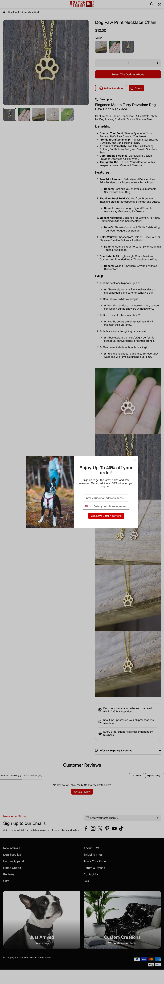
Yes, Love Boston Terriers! (106, 515)
